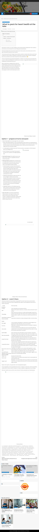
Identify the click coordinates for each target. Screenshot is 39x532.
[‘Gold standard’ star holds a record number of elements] (19, 469)
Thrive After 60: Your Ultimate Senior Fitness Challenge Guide (31, 510)
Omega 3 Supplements (29, 452)
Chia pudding (4, 314)
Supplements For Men (20, 454)
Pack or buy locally (9, 41)
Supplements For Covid (13, 454)
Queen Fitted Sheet (21, 453)
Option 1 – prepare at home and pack (9, 36)
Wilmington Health (21, 455)
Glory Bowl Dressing (6, 156)
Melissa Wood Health (5, 452)
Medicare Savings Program (23, 451)
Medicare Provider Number (15, 451)
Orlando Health (4, 453)
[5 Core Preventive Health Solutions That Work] (7, 519)
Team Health (25, 454)
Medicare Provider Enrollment (6, 451)
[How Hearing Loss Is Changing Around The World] (32, 469)
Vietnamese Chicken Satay (7, 175)
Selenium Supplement (5, 472)
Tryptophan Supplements (31, 454)
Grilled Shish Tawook (6, 186)
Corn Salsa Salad (6, 148)
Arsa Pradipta (8, 527)
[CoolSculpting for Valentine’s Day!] (7, 469)
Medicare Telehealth (30, 451)
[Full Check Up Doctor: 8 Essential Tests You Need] (19, 503)
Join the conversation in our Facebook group (27, 370)
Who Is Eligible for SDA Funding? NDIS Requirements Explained (7, 510)
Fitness (16, 507)
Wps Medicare (27, 455)
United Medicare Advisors (5, 455)
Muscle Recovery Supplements (13, 452)
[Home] (2, 13)
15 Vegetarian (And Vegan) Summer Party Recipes (29, 458)
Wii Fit (18, 455)
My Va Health (19, 452)
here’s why (6, 161)
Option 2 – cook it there (7, 38)
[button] (4, 13)
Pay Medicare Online (10, 453)
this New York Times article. (15, 340)
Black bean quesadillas (5, 335)
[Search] (29, 14)
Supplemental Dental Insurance (29, 453)
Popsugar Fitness (15, 453)
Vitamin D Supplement (13, 455)
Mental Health (4, 507)
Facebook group (4, 64)
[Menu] (4, 13)
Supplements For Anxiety (5, 454)
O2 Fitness (23, 452)
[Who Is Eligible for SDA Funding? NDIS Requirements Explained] (7, 503)
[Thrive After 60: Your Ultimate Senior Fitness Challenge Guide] (32, 503)
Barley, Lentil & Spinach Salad (8, 142)
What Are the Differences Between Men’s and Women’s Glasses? (9, 458)
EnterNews (23, 530)
